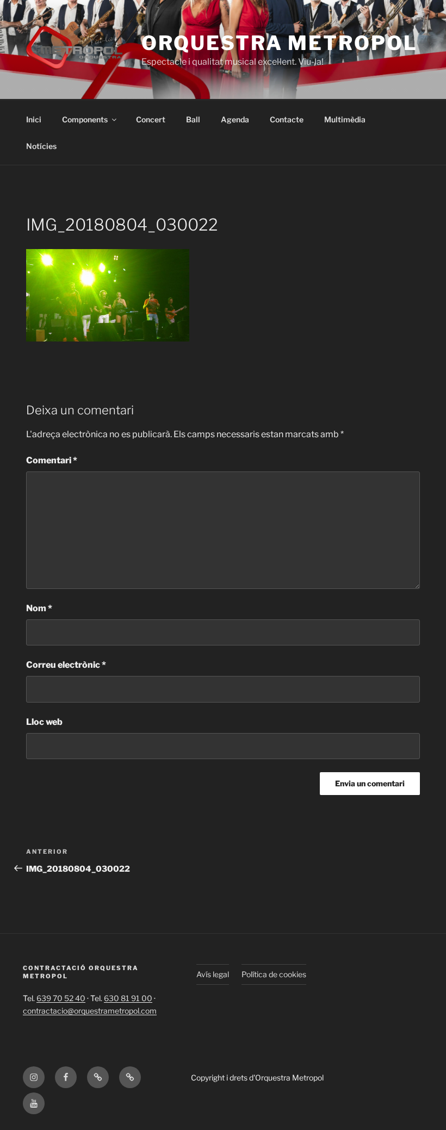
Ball (193, 119)
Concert (150, 119)
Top (420, 1104)
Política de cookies (273, 974)
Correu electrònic (66, 665)
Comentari (51, 460)
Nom (39, 608)
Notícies (41, 146)
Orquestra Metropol (279, 43)
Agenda (235, 119)
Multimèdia (345, 119)
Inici (33, 119)
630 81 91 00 (128, 998)
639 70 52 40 (60, 998)
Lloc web (44, 722)
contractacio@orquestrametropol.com (90, 1010)
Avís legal (212, 974)
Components (85, 119)
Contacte (286, 119)
